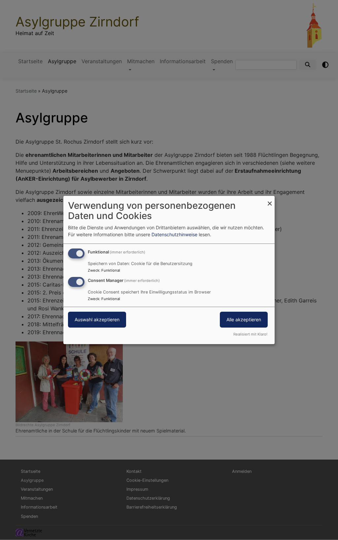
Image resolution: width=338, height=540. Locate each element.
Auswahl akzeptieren (97, 319)
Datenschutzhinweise (174, 234)
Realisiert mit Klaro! (250, 334)
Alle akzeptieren (243, 319)
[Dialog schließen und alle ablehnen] (270, 200)
